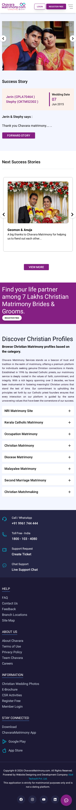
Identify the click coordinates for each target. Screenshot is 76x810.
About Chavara (12, 641)
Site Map (8, 620)
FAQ (5, 598)
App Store (15, 750)
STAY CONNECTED (15, 718)
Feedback (9, 609)
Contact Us (10, 603)
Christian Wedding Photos (20, 684)
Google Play (17, 741)
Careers (7, 663)
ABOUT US (9, 632)
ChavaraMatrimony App (19, 732)
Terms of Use (11, 646)
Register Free (11, 701)
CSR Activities (12, 695)
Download (9, 727)
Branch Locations (14, 615)
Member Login (12, 706)
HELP (6, 589)
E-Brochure (9, 689)
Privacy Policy (12, 652)
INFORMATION (12, 675)
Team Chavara (12, 658)
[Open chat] (66, 800)
